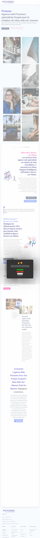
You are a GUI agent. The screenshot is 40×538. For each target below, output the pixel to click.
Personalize (20, 273)
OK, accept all (20, 269)
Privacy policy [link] (20, 275)
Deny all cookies (20, 271)
